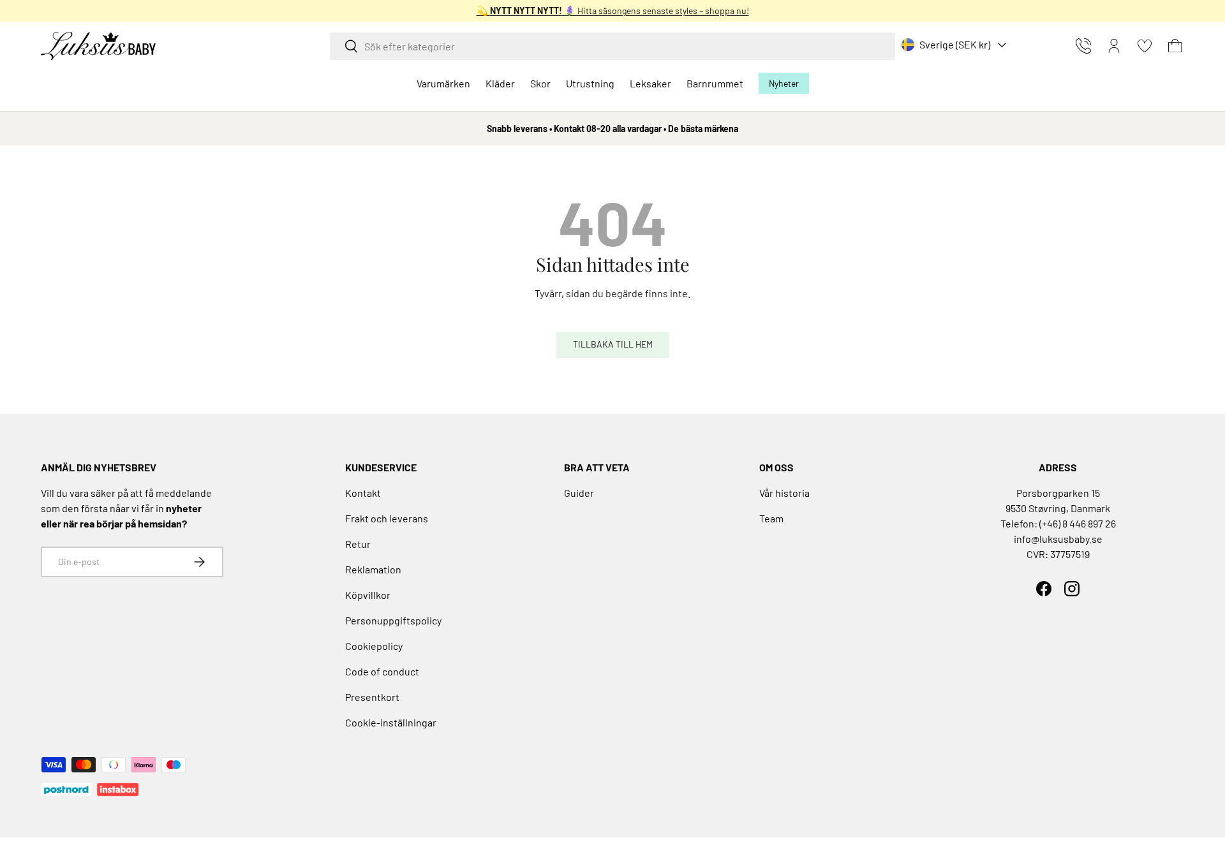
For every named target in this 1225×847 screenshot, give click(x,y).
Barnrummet (715, 83)
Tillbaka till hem (613, 344)
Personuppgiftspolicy (393, 620)
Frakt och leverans (386, 518)
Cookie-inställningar (390, 722)
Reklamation (373, 569)
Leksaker (650, 83)
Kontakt (363, 493)
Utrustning (590, 83)
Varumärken (443, 83)
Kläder (500, 83)
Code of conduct (382, 671)
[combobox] (612, 46)
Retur (358, 544)
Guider (579, 493)
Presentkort (372, 697)
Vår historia (784, 493)
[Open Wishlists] (1144, 46)
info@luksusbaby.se (1058, 539)
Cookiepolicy (374, 646)
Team (771, 518)
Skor (540, 83)
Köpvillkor (367, 595)
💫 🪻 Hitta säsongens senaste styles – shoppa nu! (613, 10)
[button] (1175, 46)
